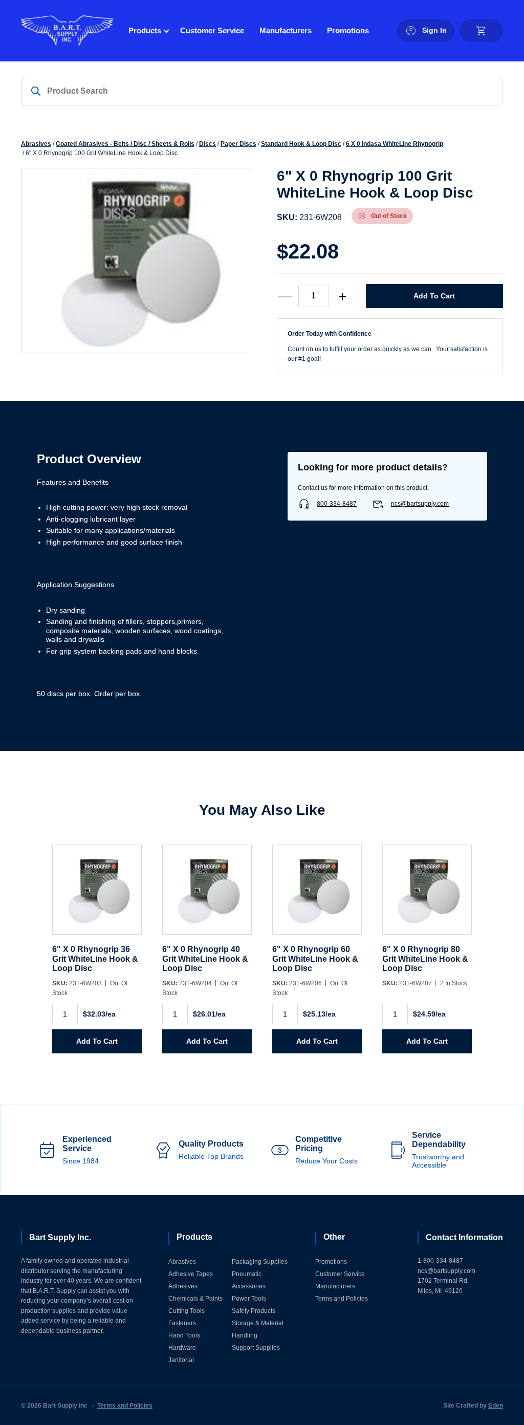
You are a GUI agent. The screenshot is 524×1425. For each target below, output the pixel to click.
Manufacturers (285, 30)
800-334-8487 (337, 503)
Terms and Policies (341, 1298)
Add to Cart (434, 296)
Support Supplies (256, 1347)
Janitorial (181, 1360)
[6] (97, 895)
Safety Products (253, 1310)
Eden (495, 1405)
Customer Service (212, 30)
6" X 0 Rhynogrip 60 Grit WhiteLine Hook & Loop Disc (315, 959)
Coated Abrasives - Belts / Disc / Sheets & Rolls (125, 143)
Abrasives (36, 143)
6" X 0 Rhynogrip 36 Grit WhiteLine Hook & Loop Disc (95, 959)
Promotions (348, 30)
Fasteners (182, 1323)
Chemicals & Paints (195, 1298)
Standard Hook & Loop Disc (301, 143)
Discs (207, 143)
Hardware (182, 1347)
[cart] (481, 30)
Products (144, 30)
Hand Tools (184, 1335)
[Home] (67, 30)
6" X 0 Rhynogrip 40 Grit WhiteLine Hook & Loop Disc (205, 959)
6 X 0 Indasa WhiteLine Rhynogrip (394, 143)
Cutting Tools (186, 1310)
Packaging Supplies (260, 1261)
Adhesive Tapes (190, 1274)
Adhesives (183, 1286)
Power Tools (249, 1298)
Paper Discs (238, 143)
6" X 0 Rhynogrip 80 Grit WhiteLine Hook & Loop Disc (425, 959)
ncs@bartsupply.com (420, 503)
